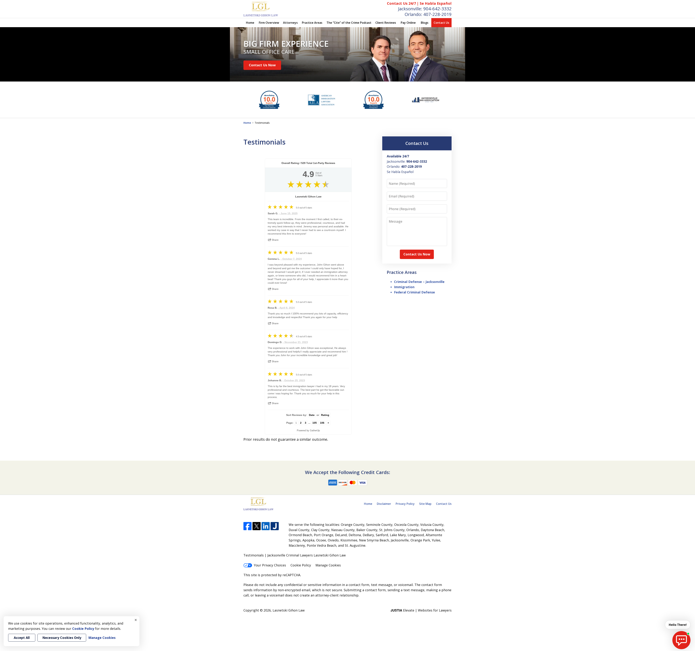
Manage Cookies (328, 565)
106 (322, 422)
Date (312, 415)
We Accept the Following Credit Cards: (347, 472)
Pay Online (408, 23)
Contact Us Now (262, 65)
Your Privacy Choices (270, 565)
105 (314, 422)
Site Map (425, 504)
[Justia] (275, 526)
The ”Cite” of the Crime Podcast (349, 23)
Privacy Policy (405, 504)
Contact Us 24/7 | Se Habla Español (419, 3)
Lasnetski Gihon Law (289, 610)
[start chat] (681, 640)
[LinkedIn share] (298, 238)
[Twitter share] (290, 238)
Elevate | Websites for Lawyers (421, 610)
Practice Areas (312, 23)
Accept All (22, 637)
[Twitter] (256, 526)
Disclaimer (384, 504)
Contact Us (441, 23)
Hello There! (678, 625)
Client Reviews (385, 23)
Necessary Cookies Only (61, 637)
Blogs (424, 23)
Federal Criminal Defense (414, 292)
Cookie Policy (300, 565)
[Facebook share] (283, 238)
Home (250, 23)
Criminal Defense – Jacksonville (419, 281)
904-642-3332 (437, 9)
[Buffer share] (305, 238)
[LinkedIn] (266, 526)
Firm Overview (269, 23)
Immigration (404, 287)
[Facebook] (247, 526)
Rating (325, 415)
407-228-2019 (437, 14)
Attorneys (290, 23)
